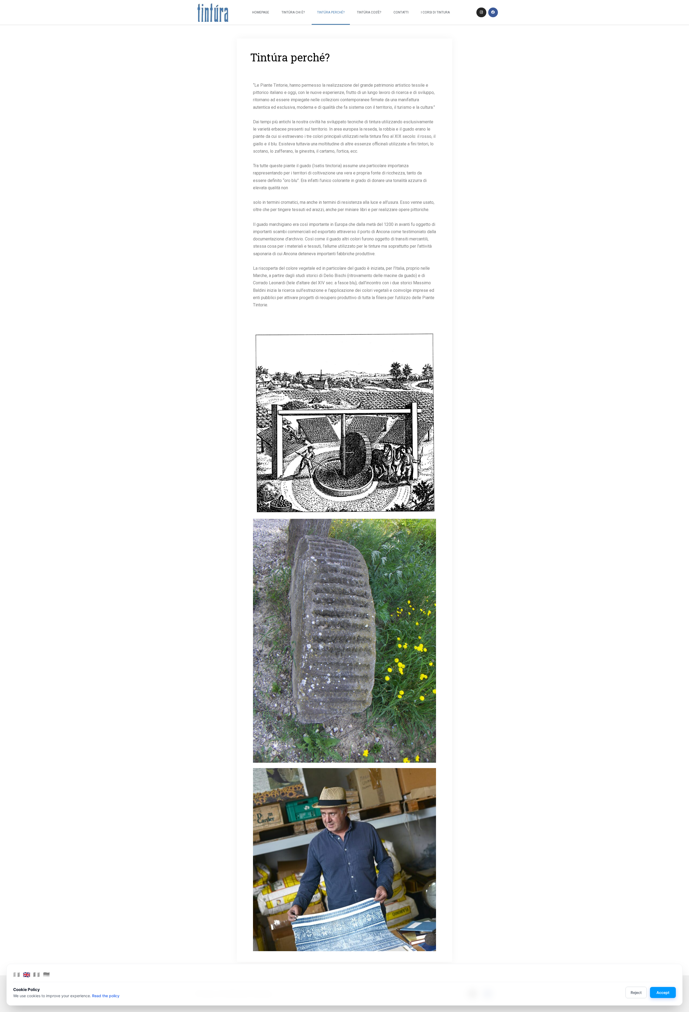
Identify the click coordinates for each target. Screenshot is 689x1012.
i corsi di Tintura (435, 12)
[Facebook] (493, 12)
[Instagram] (481, 12)
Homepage (260, 12)
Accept (662, 992)
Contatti (401, 12)
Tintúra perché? (330, 12)
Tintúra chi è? (293, 12)
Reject (636, 992)
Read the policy (105, 995)
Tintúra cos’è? (369, 12)
